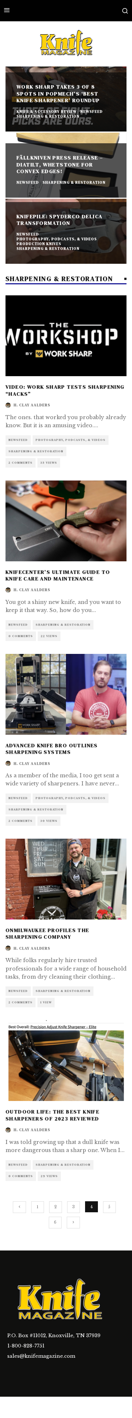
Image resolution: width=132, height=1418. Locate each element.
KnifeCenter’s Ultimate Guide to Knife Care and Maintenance (58, 575)
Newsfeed (18, 440)
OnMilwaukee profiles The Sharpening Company (47, 933)
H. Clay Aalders (32, 405)
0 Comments (20, 636)
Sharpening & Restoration (35, 451)
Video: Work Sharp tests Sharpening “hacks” (65, 390)
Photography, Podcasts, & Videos (71, 440)
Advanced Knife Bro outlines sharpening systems (52, 749)
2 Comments (20, 463)
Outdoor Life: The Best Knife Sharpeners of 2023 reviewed (52, 1115)
